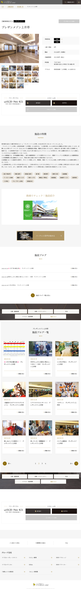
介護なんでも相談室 (7, 572)
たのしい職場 (33, 557)
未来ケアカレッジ (61, 557)
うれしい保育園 (33, 572)
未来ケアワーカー (61, 565)
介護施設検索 (10, 6)
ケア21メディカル (7, 565)
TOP (3, 6)
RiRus (31, 565)
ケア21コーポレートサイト (9, 557)
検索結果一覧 (20, 6)
